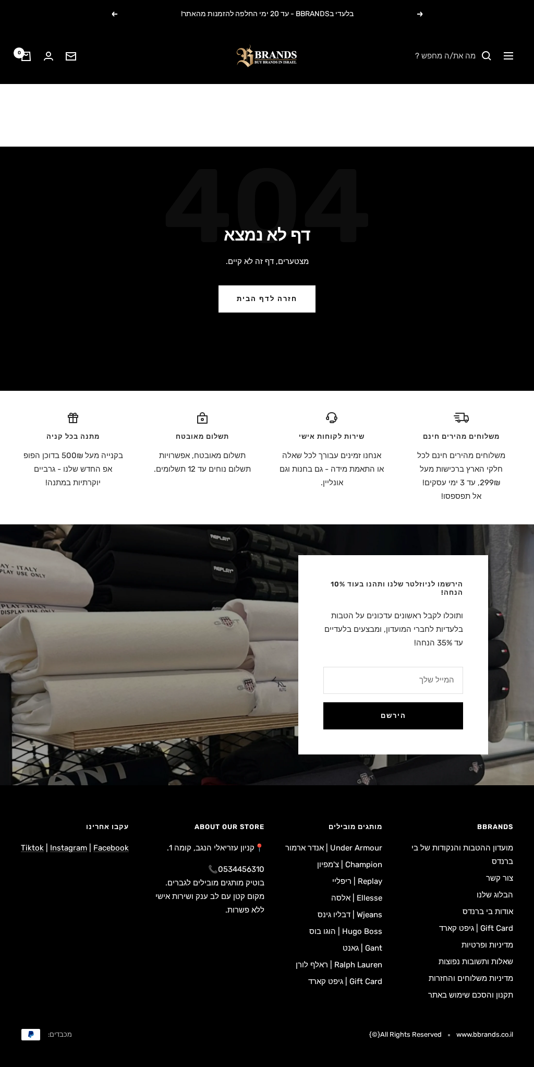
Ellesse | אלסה (356, 898)
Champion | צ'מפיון (349, 864)
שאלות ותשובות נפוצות (476, 961)
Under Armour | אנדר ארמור (333, 848)
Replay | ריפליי (357, 881)
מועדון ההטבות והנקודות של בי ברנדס (462, 854)
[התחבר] (48, 56)
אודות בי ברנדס (488, 911)
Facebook (111, 848)
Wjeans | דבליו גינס (350, 914)
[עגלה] (26, 56)
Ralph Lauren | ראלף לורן (339, 964)
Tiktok (32, 848)
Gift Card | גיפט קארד (476, 928)
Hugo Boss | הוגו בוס (345, 931)
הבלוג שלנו (495, 895)
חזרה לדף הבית (267, 299)
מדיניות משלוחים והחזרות (471, 978)
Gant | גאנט (362, 948)
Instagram (68, 848)
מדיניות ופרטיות (487, 945)
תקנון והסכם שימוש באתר (470, 995)
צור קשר (499, 878)
